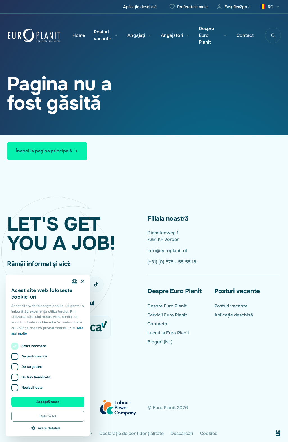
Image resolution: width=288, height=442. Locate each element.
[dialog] (48, 355)
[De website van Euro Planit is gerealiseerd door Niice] (271, 433)
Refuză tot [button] (48, 416)
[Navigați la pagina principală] (34, 35)
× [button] (82, 281)
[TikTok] (96, 284)
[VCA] (95, 327)
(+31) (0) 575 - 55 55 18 (171, 262)
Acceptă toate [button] (47, 402)
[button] (47, 428)
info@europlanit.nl (167, 251)
